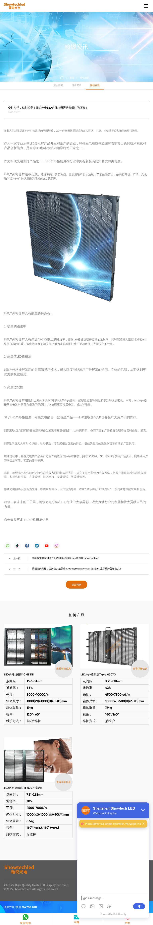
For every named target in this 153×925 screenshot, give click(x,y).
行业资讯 (76, 85)
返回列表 (76, 584)
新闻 (72, 77)
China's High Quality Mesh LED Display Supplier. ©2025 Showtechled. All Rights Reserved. (36, 887)
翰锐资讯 (84, 77)
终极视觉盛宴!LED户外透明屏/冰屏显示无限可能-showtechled (65, 558)
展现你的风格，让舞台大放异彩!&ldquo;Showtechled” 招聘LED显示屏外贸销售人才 (77, 568)
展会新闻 (58, 85)
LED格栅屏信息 (37, 519)
